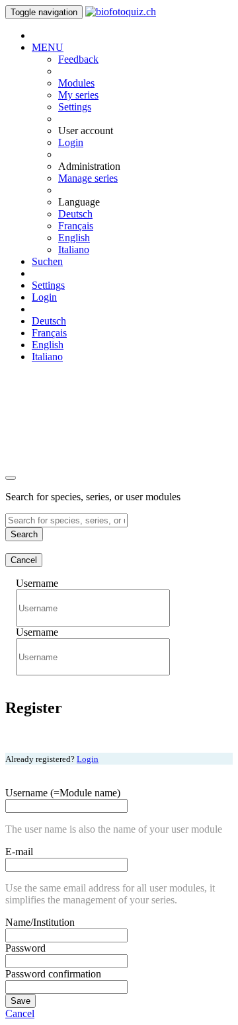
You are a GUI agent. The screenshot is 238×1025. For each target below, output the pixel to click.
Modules (76, 83)
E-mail (19, 851)
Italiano (73, 249)
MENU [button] (47, 47)
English (74, 237)
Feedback (78, 59)
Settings (74, 106)
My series (78, 94)
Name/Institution (40, 922)
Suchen (47, 261)
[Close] (10, 478)
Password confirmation (53, 973)
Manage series (88, 178)
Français (75, 225)
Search (24, 534)
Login (70, 142)
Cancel (24, 560)
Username (37, 583)
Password (25, 948)
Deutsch (75, 213)
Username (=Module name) (62, 792)
